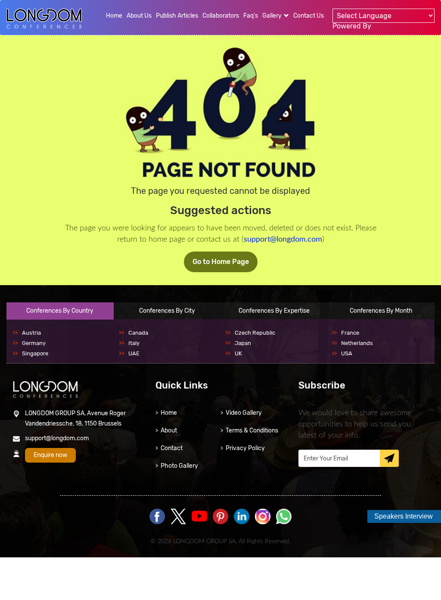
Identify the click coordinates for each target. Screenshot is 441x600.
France (350, 333)
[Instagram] (262, 522)
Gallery (272, 15)
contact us (308, 15)
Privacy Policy (245, 448)
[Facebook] (157, 517)
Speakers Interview (403, 516)
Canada (138, 333)
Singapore (35, 353)
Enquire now (50, 455)
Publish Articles (177, 15)
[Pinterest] (220, 517)
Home (169, 413)
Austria (31, 333)
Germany (34, 343)
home (114, 15)
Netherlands (357, 343)
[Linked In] (241, 517)
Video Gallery (244, 413)
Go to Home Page (221, 262)
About (169, 430)
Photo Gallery (179, 465)
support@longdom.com (283, 239)
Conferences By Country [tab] (59, 310)
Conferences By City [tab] (167, 310)
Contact (172, 448)
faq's (250, 15)
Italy (134, 343)
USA (346, 353)
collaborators (220, 15)
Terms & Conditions (252, 430)
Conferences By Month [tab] (381, 310)
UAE (134, 353)
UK (238, 353)
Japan (243, 343)
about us (139, 15)
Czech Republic (255, 333)
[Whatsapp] (284, 517)
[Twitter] (178, 517)
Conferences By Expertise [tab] (274, 310)
